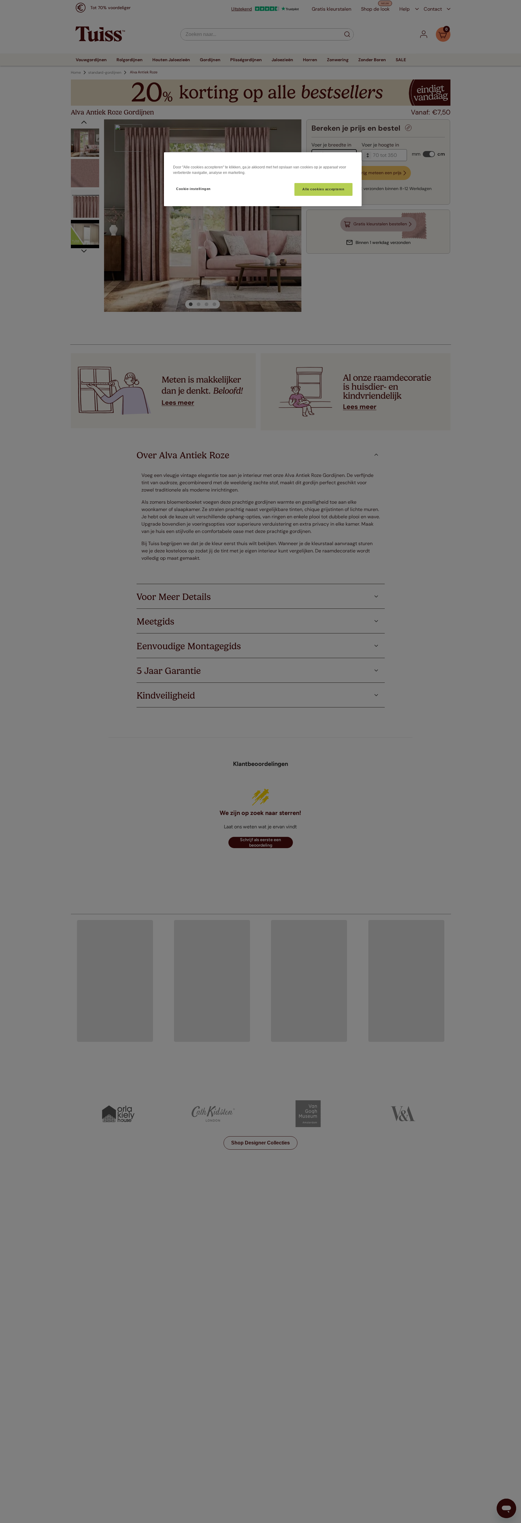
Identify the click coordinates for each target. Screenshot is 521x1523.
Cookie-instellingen (193, 189)
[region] (263, 179)
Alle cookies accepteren (323, 189)
